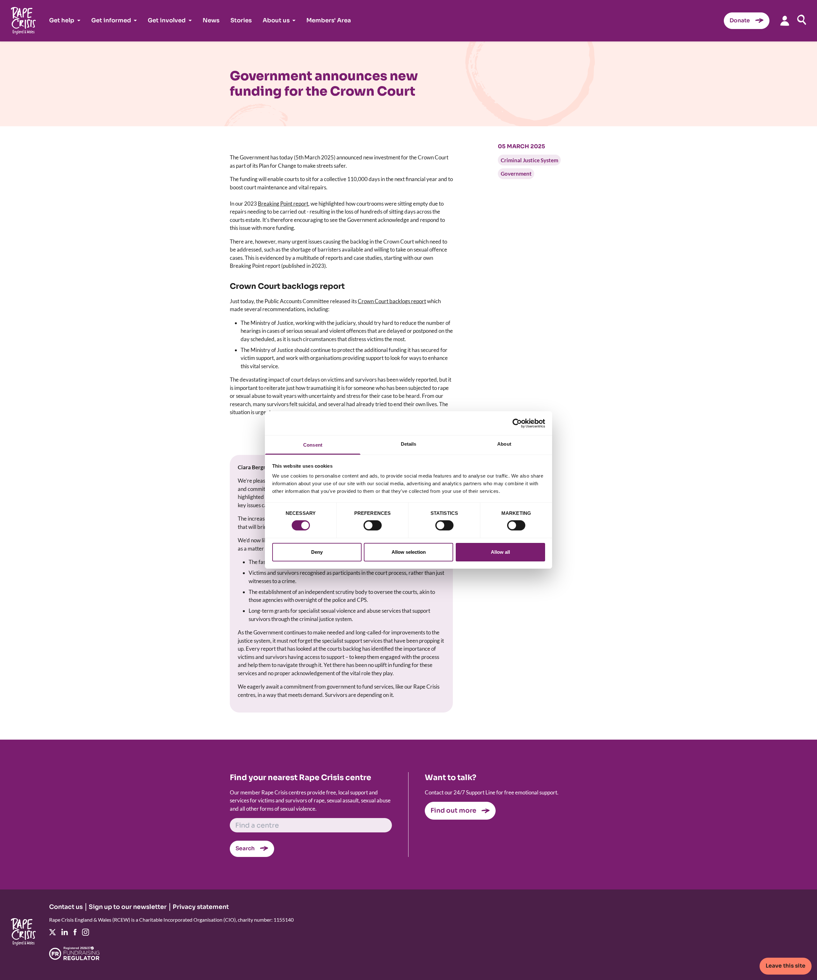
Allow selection (409, 552)
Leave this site (786, 965)
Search (245, 848)
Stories (241, 20)
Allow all (500, 552)
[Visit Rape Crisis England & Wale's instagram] (85, 932)
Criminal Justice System (529, 160)
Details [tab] (408, 444)
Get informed (111, 20)
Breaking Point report (283, 203)
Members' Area (328, 20)
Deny (317, 552)
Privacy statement (201, 907)
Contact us (66, 907)
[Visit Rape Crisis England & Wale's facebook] (75, 932)
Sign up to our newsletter (128, 907)
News (211, 20)
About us (276, 20)
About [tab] (504, 444)
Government (516, 173)
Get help (61, 20)
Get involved (167, 20)
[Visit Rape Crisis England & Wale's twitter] (52, 932)
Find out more (453, 811)
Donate (740, 20)
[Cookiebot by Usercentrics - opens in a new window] (517, 423)
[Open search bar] (801, 20)
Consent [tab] (312, 445)
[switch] (373, 525)
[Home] (23, 20)
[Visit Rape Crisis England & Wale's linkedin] (64, 932)
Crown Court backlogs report (392, 301)
